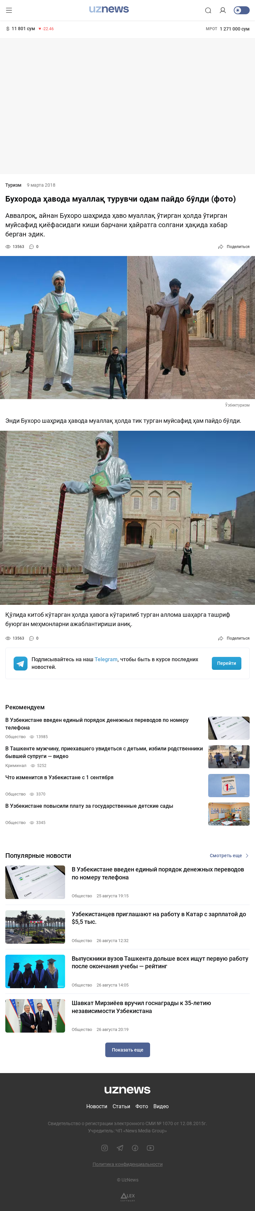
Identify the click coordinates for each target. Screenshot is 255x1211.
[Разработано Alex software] (128, 1197)
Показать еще (127, 1049)
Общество (82, 895)
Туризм (13, 185)
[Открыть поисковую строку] (208, 10)
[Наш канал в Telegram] (120, 1148)
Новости (96, 1106)
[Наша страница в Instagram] (105, 1148)
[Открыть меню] (9, 10)
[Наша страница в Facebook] (135, 1148)
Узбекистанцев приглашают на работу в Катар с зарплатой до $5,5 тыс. (159, 918)
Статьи (121, 1106)
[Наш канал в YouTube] (150, 1148)
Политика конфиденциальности (128, 1164)
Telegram (106, 659)
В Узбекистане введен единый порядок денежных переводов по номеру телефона (158, 873)
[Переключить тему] (242, 10)
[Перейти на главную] (109, 9)
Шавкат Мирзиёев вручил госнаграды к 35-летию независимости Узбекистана (141, 1006)
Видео (161, 1106)
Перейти (226, 663)
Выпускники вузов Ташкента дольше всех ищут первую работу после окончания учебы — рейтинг (160, 962)
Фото (141, 1106)
